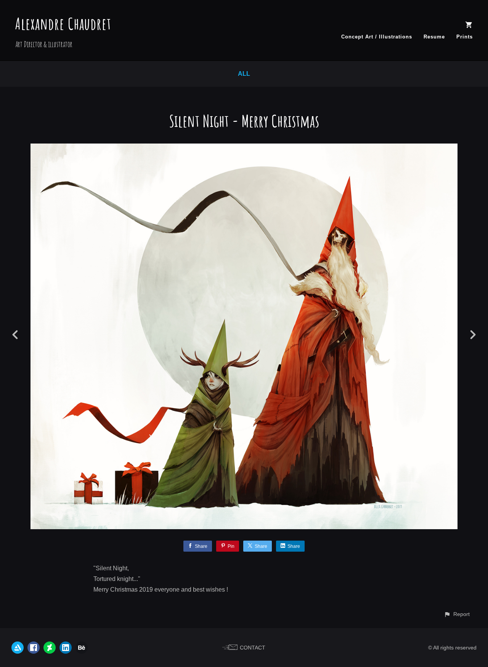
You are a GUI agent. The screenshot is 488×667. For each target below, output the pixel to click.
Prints (464, 37)
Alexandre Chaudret (63, 23)
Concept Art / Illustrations (376, 37)
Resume (434, 37)
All (244, 73)
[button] (457, 614)
